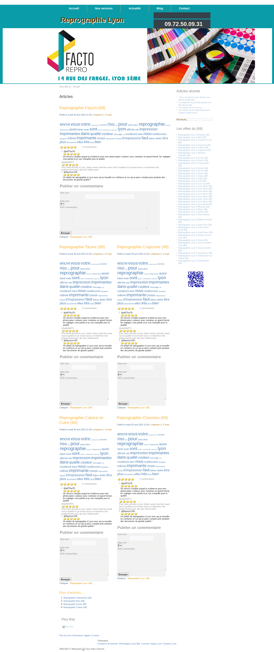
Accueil (74, 8)
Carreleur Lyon (169, 644)
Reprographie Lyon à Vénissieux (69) (195, 253)
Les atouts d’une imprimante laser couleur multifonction (194, 111)
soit (124, 134)
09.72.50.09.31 (184, 24)
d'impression (131, 138)
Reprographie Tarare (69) (82, 246)
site (137, 129)
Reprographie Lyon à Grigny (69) (193, 176)
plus (63, 142)
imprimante (86, 138)
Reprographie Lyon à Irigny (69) (192, 178)
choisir (101, 138)
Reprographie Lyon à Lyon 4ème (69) (195, 191)
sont (93, 129)
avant (100, 130)
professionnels (95, 125)
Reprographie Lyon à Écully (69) (193, 158)
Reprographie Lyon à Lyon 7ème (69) (195, 199)
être (165, 138)
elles (80, 142)
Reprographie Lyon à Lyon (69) (192, 181)
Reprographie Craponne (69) (143, 246)
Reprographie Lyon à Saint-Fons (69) (195, 225)
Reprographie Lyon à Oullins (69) (193, 212)
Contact (184, 8)
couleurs (131, 134)
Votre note (64, 201)
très (87, 142)
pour (122, 124)
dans (85, 133)
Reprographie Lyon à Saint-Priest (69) (195, 232)
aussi (73, 129)
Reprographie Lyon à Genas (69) (193, 168)
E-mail (108, 115)
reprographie (152, 124)
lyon (122, 128)
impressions (110, 139)
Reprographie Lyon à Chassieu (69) (194, 145)
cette (116, 125)
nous (148, 134)
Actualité (135, 8)
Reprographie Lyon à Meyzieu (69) (194, 207)
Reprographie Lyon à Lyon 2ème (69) (195, 186)
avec (159, 138)
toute (86, 129)
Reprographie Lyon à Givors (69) (193, 170)
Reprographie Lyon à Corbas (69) (193, 147)
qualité (95, 134)
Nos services (104, 8)
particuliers (133, 125)
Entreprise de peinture (108, 644)
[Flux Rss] (67, 626)
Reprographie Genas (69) (74, 604)
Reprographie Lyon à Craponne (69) (194, 150)
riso (111, 124)
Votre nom (64, 193)
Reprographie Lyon (92, 20)
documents (71, 142)
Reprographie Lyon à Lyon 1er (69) (194, 183)
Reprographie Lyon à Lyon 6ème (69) (195, 196)
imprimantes (70, 134)
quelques (63, 139)
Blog (160, 8)
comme (103, 125)
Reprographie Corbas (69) (75, 607)
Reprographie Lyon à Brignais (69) (193, 135)
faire (140, 134)
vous (75, 124)
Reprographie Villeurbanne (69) (77, 598)
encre (65, 124)
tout (92, 142)
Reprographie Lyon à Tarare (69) (193, 240)
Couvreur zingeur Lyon (151, 644)
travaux (167, 125)
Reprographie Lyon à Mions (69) (192, 209)
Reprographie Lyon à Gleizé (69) (193, 173)
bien (98, 142)
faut (145, 138)
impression (148, 129)
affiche (131, 129)
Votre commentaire (68, 207)
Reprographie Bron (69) (74, 601)
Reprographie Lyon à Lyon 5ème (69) (195, 194)
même (71, 138)
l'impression (64, 130)
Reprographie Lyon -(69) (81, 237)
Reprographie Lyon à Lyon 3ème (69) (195, 189)
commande (107, 130)
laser (80, 129)
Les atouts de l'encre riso (190, 107)
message (118, 134)
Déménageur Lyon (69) (129, 644)
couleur (107, 134)
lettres (152, 138)
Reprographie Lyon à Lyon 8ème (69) (195, 201)
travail (118, 139)
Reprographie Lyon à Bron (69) (192, 137)
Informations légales (81, 635)
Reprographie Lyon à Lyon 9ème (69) (195, 204)
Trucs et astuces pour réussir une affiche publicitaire (194, 98)
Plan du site (64, 635)
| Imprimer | (98, 115)
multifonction (159, 134)
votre (85, 124)
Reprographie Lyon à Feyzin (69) (193, 160)
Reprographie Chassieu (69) (142, 417)
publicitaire (114, 130)
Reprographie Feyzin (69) (82, 107)
